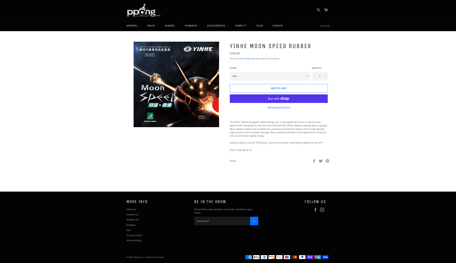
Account (325, 25)
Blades (170, 25)
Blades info (132, 219)
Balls (151, 25)
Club (260, 25)
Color (233, 68)
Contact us (132, 214)
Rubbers (191, 25)
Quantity (317, 68)
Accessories (216, 25)
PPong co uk (139, 257)
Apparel (132, 25)
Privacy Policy (134, 235)
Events (278, 25)
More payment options (279, 107)
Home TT (241, 25)
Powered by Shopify (155, 257)
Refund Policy (134, 240)
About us (131, 209)
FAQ (128, 230)
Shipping (249, 58)
